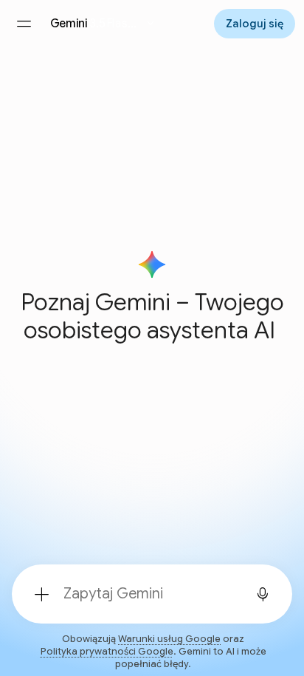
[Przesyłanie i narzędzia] (41, 594)
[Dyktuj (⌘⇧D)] (262, 594)
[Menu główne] (23, 23)
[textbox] (147, 594)
